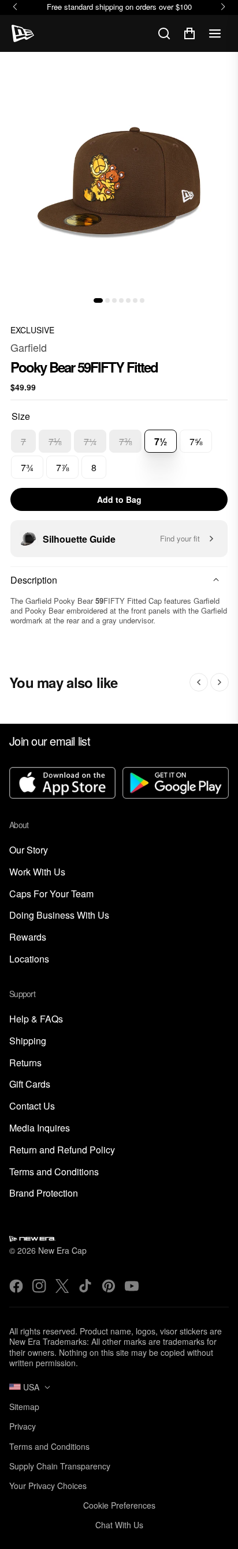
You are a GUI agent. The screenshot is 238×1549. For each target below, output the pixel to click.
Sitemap (24, 1406)
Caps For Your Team (51, 894)
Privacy (22, 1426)
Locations (29, 959)
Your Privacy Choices (48, 1485)
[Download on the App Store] (62, 783)
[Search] (164, 33)
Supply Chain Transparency (59, 1466)
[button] (98, 300)
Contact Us (32, 1106)
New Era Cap (62, 1250)
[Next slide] (219, 682)
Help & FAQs (36, 1019)
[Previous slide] (198, 682)
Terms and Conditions (54, 1172)
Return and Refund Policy (62, 1150)
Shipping (27, 1041)
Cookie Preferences (119, 1505)
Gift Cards (29, 1084)
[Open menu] (214, 33)
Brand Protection (43, 1193)
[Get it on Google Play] (175, 783)
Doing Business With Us (59, 915)
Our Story (28, 850)
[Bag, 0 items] (189, 33)
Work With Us (37, 872)
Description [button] (33, 579)
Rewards (27, 937)
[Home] (23, 33)
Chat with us (119, 1525)
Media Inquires (39, 1128)
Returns (25, 1063)
